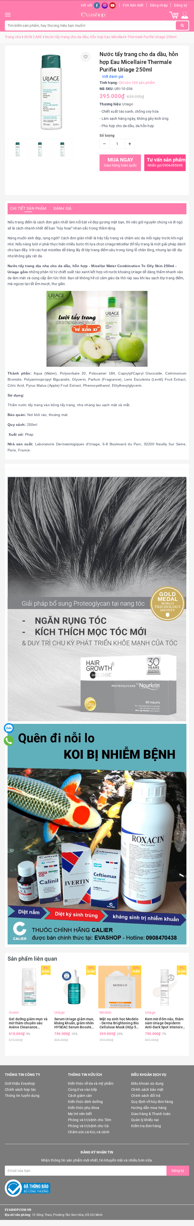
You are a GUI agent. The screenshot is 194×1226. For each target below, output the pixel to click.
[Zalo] (9, 728)
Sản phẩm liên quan (32, 959)
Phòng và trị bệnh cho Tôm (89, 1120)
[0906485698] (9, 741)
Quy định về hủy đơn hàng (152, 1102)
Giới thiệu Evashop (20, 1083)
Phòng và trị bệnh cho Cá (88, 1126)
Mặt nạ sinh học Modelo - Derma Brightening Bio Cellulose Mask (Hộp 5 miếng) (119, 1023)
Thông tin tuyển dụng (22, 1096)
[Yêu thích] (86, 57)
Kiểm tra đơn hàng (146, 1126)
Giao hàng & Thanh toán (151, 1114)
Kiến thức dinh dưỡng (85, 1102)
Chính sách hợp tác (20, 1090)
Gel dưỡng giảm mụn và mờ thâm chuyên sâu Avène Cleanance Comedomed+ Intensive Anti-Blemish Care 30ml (28, 1023)
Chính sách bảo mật (147, 1090)
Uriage (127, 104)
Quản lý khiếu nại (145, 1120)
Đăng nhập (159, 5)
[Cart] (174, 15)
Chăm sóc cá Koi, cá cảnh (88, 1132)
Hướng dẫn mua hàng (149, 1108)
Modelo (106, 1012)
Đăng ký (180, 5)
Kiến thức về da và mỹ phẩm (91, 1083)
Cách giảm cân (80, 1096)
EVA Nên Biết (133, 5)
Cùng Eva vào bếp (82, 1090)
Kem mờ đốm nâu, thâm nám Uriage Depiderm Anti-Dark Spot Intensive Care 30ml (165, 1023)
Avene (14, 1012)
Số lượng (107, 135)
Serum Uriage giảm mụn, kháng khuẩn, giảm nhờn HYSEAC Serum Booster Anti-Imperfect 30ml (74, 1023)
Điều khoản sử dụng (147, 1083)
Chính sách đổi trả (146, 1096)
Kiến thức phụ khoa (84, 1108)
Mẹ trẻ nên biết (80, 1114)
